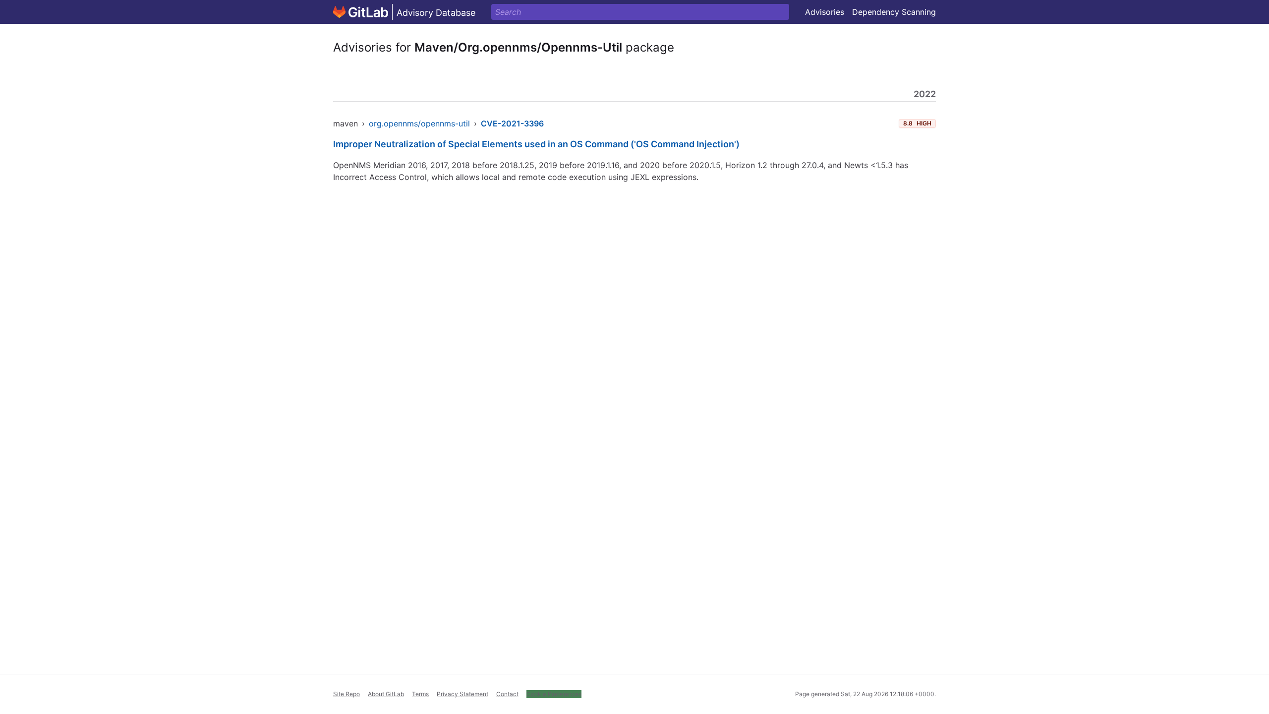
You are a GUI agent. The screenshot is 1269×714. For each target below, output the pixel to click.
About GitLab (386, 694)
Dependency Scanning (894, 12)
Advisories (824, 12)
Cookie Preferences (553, 694)
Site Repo (346, 694)
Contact (507, 694)
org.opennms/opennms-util (419, 123)
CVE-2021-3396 (512, 123)
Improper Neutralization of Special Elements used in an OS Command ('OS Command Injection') (536, 144)
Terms (420, 694)
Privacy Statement (462, 694)
